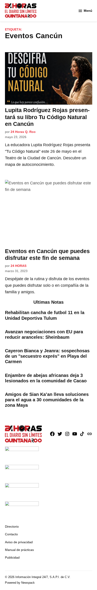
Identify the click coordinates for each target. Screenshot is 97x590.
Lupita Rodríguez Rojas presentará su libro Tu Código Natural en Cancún (47, 117)
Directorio (12, 526)
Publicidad (12, 557)
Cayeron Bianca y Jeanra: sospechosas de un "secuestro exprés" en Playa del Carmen (47, 356)
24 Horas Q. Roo (23, 132)
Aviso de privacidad (19, 542)
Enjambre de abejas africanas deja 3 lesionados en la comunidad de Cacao (46, 378)
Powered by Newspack (20, 582)
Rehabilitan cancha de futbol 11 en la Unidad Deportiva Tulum (44, 315)
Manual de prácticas (19, 550)
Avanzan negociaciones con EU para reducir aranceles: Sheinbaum (44, 334)
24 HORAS (18, 266)
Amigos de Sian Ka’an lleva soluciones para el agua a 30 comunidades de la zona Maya (47, 400)
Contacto (11, 534)
